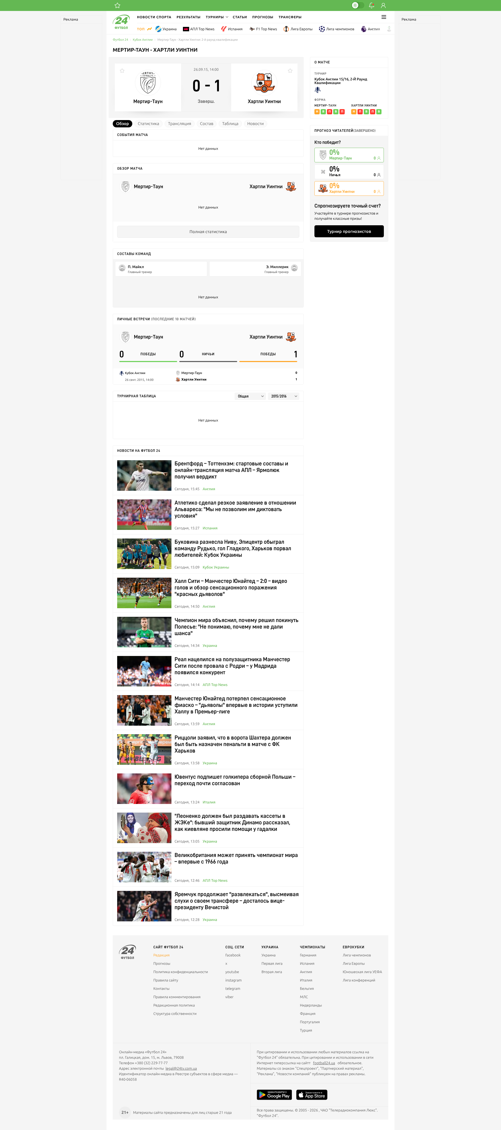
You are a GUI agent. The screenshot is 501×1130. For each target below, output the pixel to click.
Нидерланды (311, 1005)
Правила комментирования (177, 997)
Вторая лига (271, 972)
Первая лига (272, 963)
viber (229, 997)
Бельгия (307, 988)
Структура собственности (175, 1013)
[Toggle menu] (383, 17)
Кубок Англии (143, 40)
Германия (308, 955)
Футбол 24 (120, 40)
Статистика (148, 124)
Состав (206, 124)
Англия (374, 29)
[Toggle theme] (358, 5)
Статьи (240, 17)
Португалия (310, 1022)
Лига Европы (301, 29)
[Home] (121, 27)
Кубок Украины (216, 567)
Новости (255, 124)
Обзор (122, 124)
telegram (232, 988)
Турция (306, 1030)
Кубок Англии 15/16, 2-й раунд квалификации (340, 81)
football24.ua (324, 1063)
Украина (170, 29)
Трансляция (179, 124)
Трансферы (290, 17)
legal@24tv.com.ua (181, 1068)
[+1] (117, 5)
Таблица (230, 124)
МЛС (304, 997)
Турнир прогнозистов (349, 231)
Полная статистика (208, 231)
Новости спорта (154, 17)
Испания (235, 29)
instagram (233, 980)
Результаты (189, 17)
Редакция (161, 955)
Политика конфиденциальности (180, 972)
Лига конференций (359, 980)
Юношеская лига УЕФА (362, 972)
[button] (217, 17)
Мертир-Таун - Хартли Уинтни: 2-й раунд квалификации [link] (197, 40)
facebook (233, 955)
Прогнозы (262, 17)
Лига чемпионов (340, 29)
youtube (232, 972)
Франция (307, 1013)
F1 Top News (266, 29)
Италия (209, 802)
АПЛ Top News (202, 29)
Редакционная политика (174, 1005)
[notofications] (371, 5)
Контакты (161, 988)
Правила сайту (165, 980)
